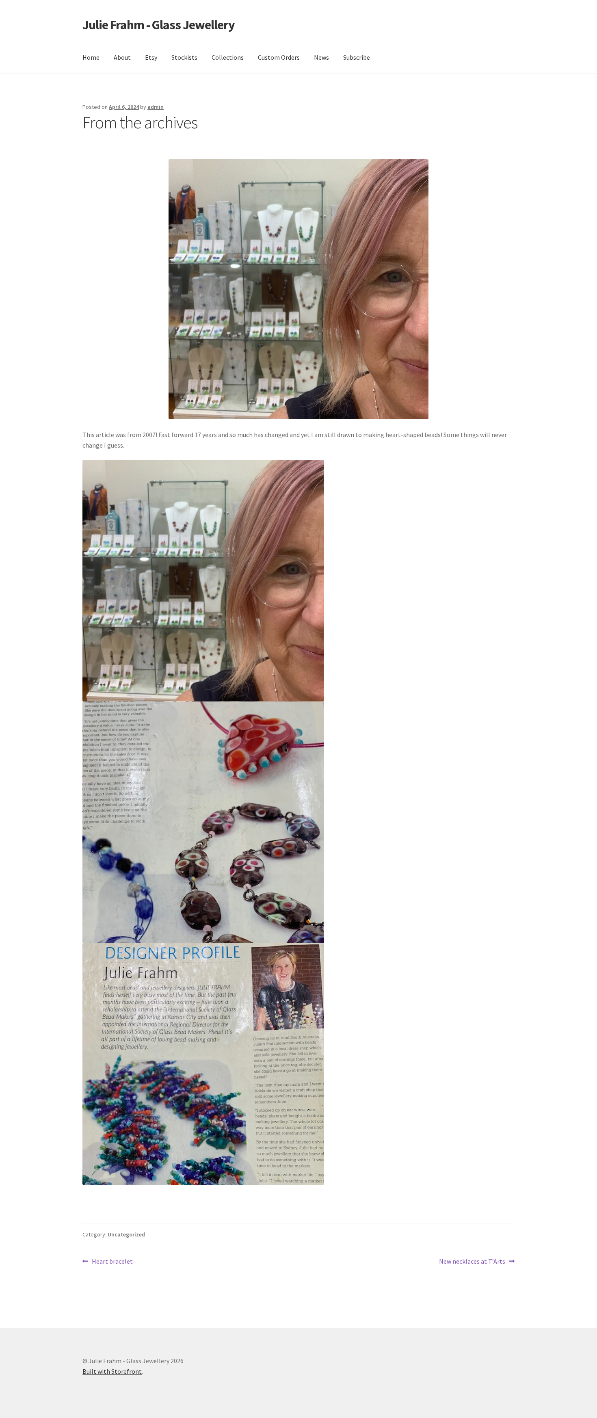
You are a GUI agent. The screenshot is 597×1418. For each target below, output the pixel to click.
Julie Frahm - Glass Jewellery (158, 25)
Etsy (151, 57)
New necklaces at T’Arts (472, 1262)
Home (91, 57)
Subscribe (356, 57)
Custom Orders (279, 57)
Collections (228, 57)
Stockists (184, 57)
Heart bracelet (112, 1262)
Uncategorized (126, 1234)
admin (155, 106)
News (321, 57)
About (122, 57)
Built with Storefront (112, 1371)
